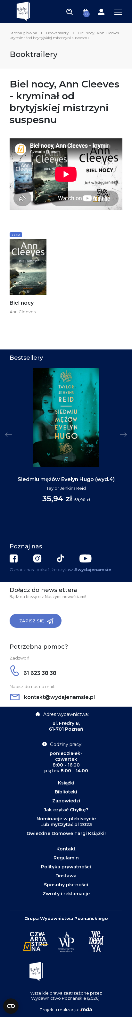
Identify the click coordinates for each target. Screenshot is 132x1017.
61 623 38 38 (39, 673)
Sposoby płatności (66, 885)
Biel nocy (22, 303)
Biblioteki (66, 792)
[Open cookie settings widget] (11, 1006)
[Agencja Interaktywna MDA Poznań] (86, 1009)
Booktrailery (57, 32)
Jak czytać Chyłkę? (66, 810)
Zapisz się (31, 620)
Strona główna (23, 32)
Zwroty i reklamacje (66, 894)
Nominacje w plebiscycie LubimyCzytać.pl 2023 (66, 821)
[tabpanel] (66, 441)
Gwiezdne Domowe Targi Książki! (66, 833)
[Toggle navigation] (69, 11)
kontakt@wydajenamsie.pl (59, 697)
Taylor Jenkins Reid (66, 488)
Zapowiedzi (66, 801)
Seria (16, 234)
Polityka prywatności (66, 867)
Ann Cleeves (23, 311)
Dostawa (66, 876)
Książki (66, 783)
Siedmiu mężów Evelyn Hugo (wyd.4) (66, 479)
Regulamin (66, 858)
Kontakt (66, 849)
